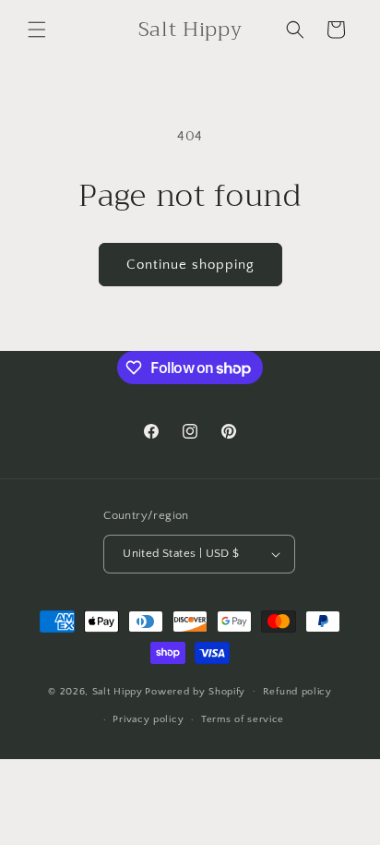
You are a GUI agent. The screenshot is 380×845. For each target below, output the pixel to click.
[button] (37, 29)
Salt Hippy (117, 690)
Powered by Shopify (195, 690)
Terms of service (242, 719)
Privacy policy (148, 719)
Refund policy (297, 691)
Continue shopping (190, 264)
